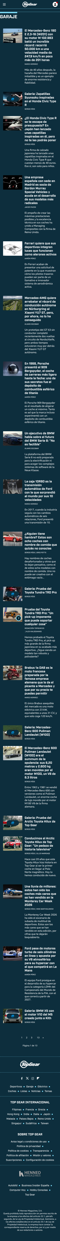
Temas (48, 1090)
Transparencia (41, 1150)
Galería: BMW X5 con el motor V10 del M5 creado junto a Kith (39, 1014)
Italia (36, 1113)
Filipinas (17, 1109)
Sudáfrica (31, 1123)
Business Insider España (35, 1185)
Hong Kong (13, 1113)
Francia (30, 1109)
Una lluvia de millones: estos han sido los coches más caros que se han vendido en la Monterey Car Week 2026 (40, 895)
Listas (23, 1090)
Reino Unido (44, 1118)
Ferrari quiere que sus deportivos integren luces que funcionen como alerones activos (40, 248)
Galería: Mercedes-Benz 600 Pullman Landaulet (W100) (38, 730)
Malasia (10, 1118)
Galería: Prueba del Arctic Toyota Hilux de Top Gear (40, 821)
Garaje (29, 1086)
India (26, 1113)
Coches (12, 1090)
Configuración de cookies (40, 1159)
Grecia (41, 1109)
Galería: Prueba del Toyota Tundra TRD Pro (41, 590)
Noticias (35, 1090)
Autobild (12, 1185)
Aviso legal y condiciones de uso (28, 1141)
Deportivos (16, 1086)
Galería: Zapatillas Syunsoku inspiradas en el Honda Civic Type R (40, 99)
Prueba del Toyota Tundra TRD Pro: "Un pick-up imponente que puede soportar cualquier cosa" (39, 616)
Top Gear (30, 1194)
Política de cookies (18, 1150)
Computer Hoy (18, 1189)
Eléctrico (42, 1086)
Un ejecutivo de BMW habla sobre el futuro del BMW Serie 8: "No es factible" (40, 438)
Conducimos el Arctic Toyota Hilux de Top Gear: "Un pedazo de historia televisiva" (39, 843)
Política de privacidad (29, 1145)
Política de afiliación (17, 1155)
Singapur (16, 1123)
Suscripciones (14, 1159)
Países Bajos (26, 1118)
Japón (46, 1113)
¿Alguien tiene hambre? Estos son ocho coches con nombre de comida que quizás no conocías (41, 541)
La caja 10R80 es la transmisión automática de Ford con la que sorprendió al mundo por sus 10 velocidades (40, 490)
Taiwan (45, 1123)
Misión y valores (42, 1155)
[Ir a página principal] (29, 4)
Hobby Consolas (39, 1189)
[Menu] (4, 4)
